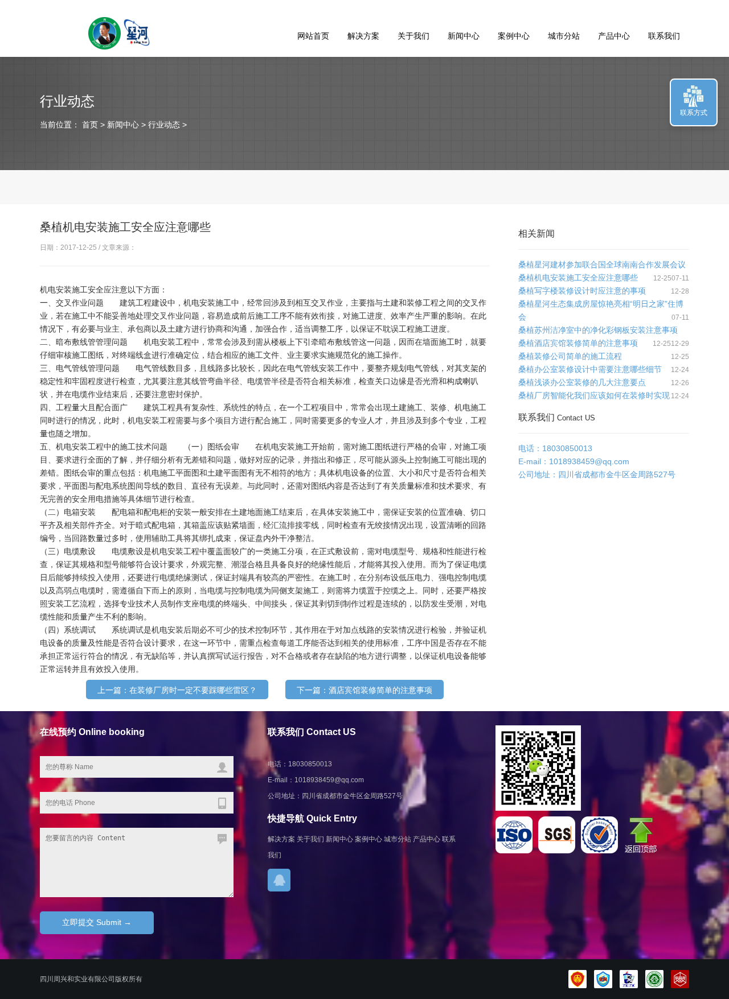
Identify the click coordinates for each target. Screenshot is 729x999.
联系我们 (664, 35)
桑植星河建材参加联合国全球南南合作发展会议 (602, 264)
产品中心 (614, 35)
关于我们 (413, 35)
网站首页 (313, 35)
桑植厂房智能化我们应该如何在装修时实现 (594, 395)
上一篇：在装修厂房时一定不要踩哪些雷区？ (177, 690)
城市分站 (564, 35)
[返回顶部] (643, 851)
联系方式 (693, 113)
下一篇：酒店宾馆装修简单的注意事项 (364, 690)
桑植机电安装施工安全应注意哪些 (578, 277)
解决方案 (363, 35)
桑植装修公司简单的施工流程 (570, 356)
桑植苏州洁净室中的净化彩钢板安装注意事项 (598, 330)
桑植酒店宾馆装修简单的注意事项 (578, 343)
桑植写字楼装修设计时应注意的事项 (582, 290)
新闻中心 (464, 35)
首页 (89, 124)
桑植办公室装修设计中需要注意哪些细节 (590, 369)
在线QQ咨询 (279, 880)
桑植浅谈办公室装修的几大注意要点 (582, 382)
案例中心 (514, 35)
